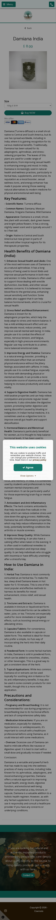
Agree (29, 467)
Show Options (27, 475)
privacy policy (39, 459)
